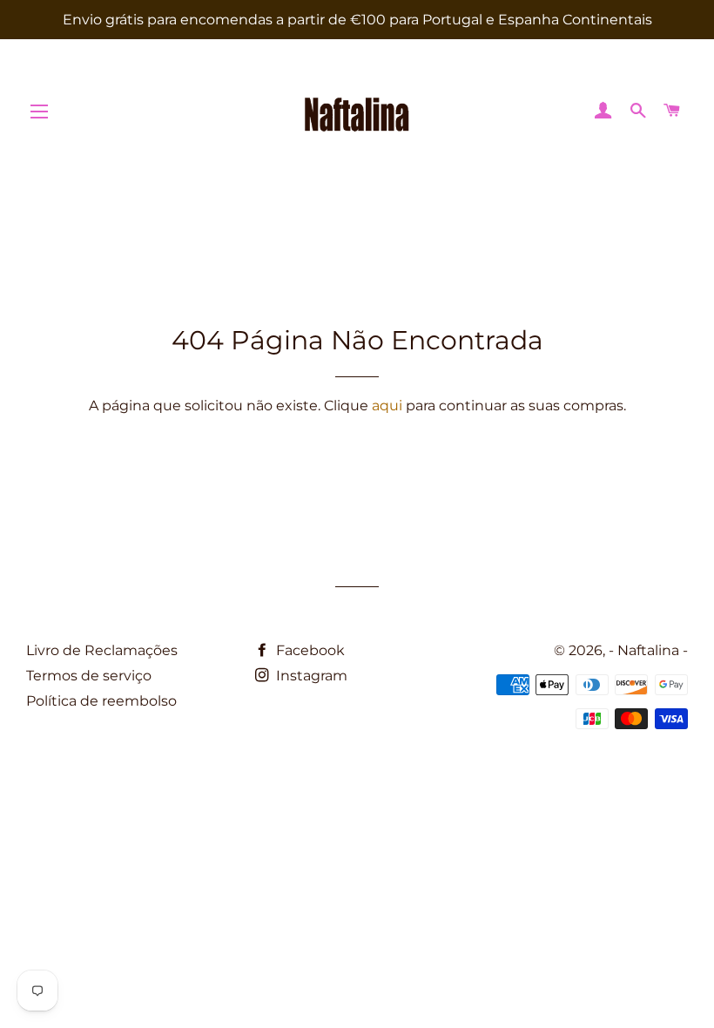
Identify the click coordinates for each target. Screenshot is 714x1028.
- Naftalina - (648, 650)
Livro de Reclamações (102, 650)
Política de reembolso (101, 701)
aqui (387, 405)
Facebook (309, 650)
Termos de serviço (89, 675)
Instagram (310, 675)
